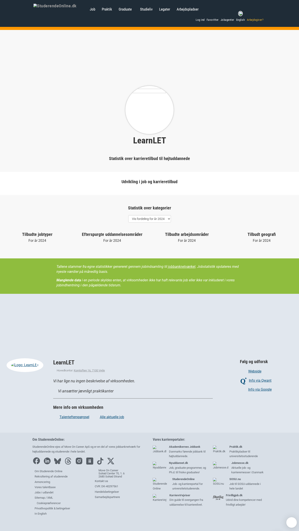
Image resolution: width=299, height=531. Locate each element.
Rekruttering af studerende (51, 476)
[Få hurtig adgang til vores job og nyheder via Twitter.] (111, 463)
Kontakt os (101, 481)
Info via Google (259, 389)
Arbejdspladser (188, 9)
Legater (164, 9)
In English (41, 513)
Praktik (107, 9)
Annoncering (42, 482)
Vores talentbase (45, 487)
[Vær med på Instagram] (80, 463)
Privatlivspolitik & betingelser (52, 508)
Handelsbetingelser (107, 491)
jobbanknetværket (181, 267)
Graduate (125, 9)
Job (92, 9)
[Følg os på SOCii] (90, 463)
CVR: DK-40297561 (106, 486)
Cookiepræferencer (48, 503)
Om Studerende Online (48, 471)
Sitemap (40, 497)
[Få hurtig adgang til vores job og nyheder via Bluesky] (58, 463)
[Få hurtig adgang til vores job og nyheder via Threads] (69, 463)
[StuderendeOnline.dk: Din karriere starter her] (59, 5)
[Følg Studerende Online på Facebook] (37, 463)
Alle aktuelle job (112, 417)
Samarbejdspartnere (107, 497)
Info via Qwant (260, 380)
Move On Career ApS (77, 446)
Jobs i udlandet (44, 492)
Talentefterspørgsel (74, 417)
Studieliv (146, 9)
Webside (254, 371)
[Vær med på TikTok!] (101, 463)
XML (50, 497)
